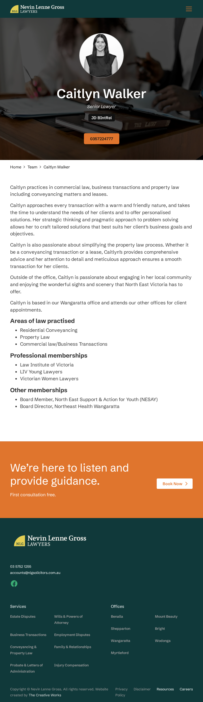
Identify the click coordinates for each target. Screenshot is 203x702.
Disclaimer (142, 689)
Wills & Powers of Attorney (68, 619)
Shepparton (120, 628)
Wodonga (163, 640)
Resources (165, 689)
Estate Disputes (22, 616)
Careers (186, 689)
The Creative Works (45, 695)
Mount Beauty (166, 616)
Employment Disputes (72, 635)
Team (32, 166)
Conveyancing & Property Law (23, 650)
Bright (160, 628)
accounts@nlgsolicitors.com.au (35, 572)
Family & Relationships (72, 647)
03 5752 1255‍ (20, 566)
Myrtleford (120, 653)
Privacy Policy (121, 692)
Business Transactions (28, 635)
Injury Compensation (71, 665)
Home (15, 166)
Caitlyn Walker (57, 166)
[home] (37, 9)
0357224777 (101, 138)
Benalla (117, 616)
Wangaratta (120, 640)
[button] (188, 9)
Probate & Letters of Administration (26, 668)
